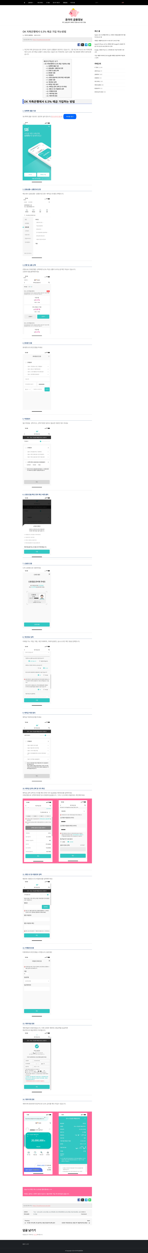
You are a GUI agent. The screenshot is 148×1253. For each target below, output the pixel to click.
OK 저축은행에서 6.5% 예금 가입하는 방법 (57, 64)
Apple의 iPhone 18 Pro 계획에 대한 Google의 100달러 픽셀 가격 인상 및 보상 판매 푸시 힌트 (110, 45)
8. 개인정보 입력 (52, 82)
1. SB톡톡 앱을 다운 (53, 66)
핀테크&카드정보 (99, 92)
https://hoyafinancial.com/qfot (41, 39)
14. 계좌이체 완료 (52, 96)
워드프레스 (40, 2)
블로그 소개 (26, 1244)
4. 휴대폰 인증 (51, 73)
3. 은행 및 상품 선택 (53, 71)
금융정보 (30, 2)
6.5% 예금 (45, 1212)
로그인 (35, 1234)
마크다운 (72, 2)
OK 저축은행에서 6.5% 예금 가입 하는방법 (67, 1212)
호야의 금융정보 (74, 19)
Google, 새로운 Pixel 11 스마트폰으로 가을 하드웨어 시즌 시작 (109, 51)
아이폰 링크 (69, 116)
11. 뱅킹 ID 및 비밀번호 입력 (55, 89)
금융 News (97, 71)
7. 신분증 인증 (51, 80)
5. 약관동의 (50, 75)
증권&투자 (97, 88)
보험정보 (97, 78)
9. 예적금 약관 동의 (52, 84)
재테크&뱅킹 (26, 1214)
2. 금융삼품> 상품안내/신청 (55, 68)
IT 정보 (48, 2)
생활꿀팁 (65, 2)
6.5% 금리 (39, 1212)
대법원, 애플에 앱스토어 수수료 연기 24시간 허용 (107, 40)
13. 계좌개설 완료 (52, 93)
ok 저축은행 (52, 1212)
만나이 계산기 (56, 2)
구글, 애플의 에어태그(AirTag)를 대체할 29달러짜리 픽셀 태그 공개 (110, 57)
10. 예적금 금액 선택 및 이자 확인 (57, 87)
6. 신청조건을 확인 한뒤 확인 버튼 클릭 (58, 77)
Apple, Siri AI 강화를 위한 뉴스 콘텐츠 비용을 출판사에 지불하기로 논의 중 (110, 36)
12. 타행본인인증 (52, 91)
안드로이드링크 (56, 116)
